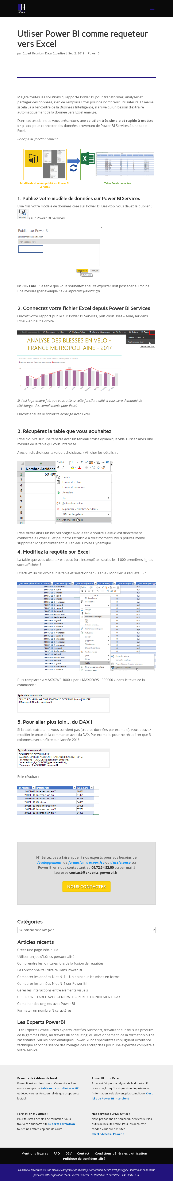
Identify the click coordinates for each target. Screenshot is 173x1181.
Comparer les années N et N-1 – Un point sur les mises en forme (68, 976)
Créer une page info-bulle (37, 950)
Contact (83, 1153)
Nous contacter (86, 886)
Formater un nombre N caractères (44, 1010)
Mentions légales (35, 1153)
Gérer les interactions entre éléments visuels (52, 990)
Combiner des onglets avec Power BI (46, 1003)
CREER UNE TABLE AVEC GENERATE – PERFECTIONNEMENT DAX (68, 997)
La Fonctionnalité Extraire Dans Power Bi (49, 970)
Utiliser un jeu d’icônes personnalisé (45, 956)
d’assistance (120, 862)
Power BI (119, 1134)
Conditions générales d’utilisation (121, 1153)
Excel (96, 1134)
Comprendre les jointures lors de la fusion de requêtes (60, 963)
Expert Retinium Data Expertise (44, 53)
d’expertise (95, 862)
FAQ (57, 1153)
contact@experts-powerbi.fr (94, 872)
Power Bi (94, 53)
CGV (68, 1153)
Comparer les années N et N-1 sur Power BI (52, 983)
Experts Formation (61, 1124)
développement (49, 862)
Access (106, 1134)
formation (76, 862)
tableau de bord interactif (59, 1088)
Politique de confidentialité (84, 1158)
